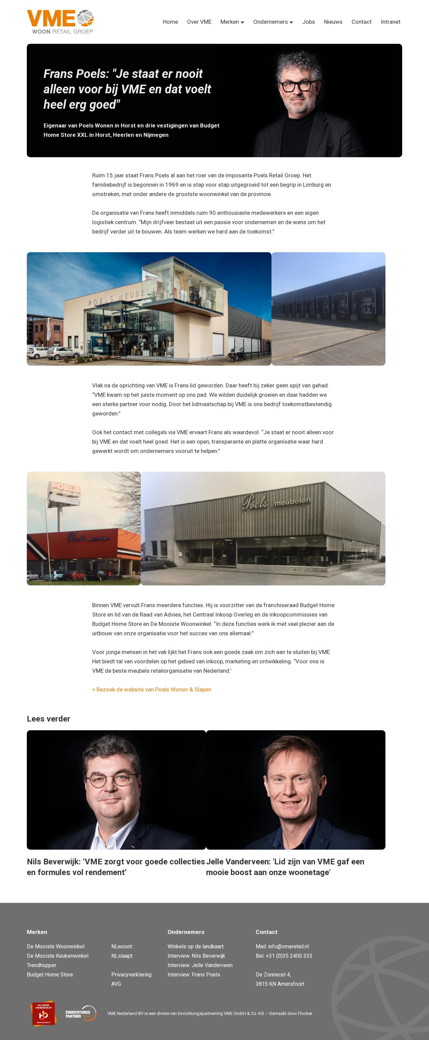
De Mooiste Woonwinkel (55, 946)
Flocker (305, 1013)
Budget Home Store (50, 974)
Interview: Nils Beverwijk (196, 956)
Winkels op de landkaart (196, 946)
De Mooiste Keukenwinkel (57, 956)
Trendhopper (41, 965)
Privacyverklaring (131, 974)
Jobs (308, 21)
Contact (362, 21)
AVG (116, 984)
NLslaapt (121, 956)
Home (170, 21)
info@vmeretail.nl (288, 946)
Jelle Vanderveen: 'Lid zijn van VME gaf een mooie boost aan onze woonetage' (285, 867)
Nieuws (333, 21)
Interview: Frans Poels (194, 974)
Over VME (199, 21)
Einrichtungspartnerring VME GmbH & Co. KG (221, 1013)
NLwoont (121, 946)
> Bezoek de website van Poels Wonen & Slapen (151, 689)
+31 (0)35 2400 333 (289, 956)
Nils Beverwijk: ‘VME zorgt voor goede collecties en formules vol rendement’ (116, 867)
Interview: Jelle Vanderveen (200, 965)
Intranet (391, 21)
